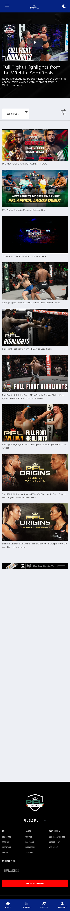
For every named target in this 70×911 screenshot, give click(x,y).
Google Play (54, 842)
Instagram (30, 847)
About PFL (6, 837)
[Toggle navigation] (7, 6)
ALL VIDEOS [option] (13, 113)
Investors (6, 847)
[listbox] (15, 114)
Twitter (28, 837)
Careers (5, 852)
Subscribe (35, 883)
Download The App (57, 837)
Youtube (29, 852)
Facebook (29, 842)
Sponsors (6, 842)
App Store (53, 847)
